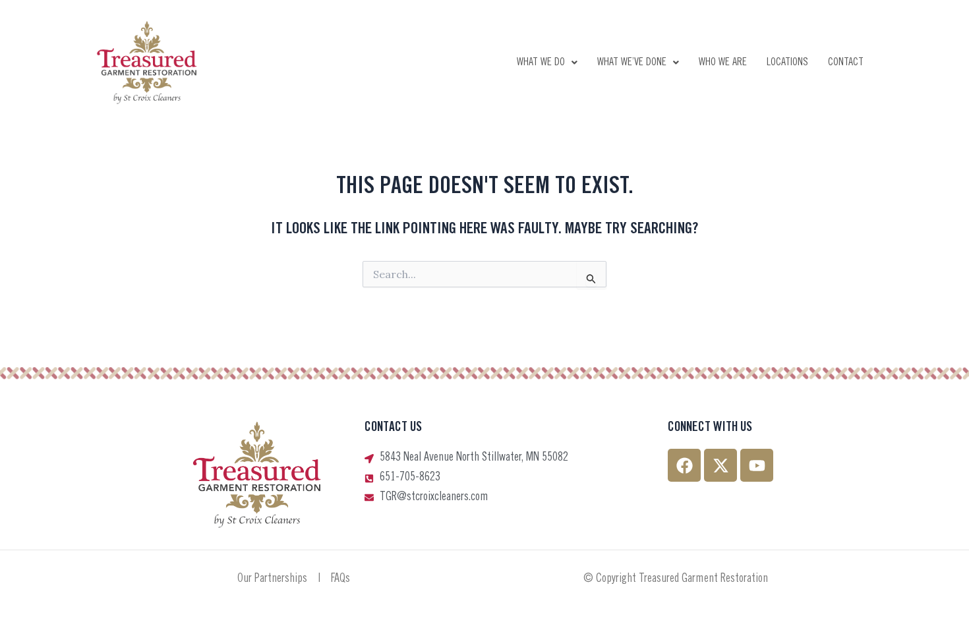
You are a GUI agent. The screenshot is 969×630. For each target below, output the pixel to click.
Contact (846, 62)
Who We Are (723, 62)
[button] (547, 62)
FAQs (340, 579)
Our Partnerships (272, 579)
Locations (787, 62)
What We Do (541, 62)
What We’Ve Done (631, 62)
